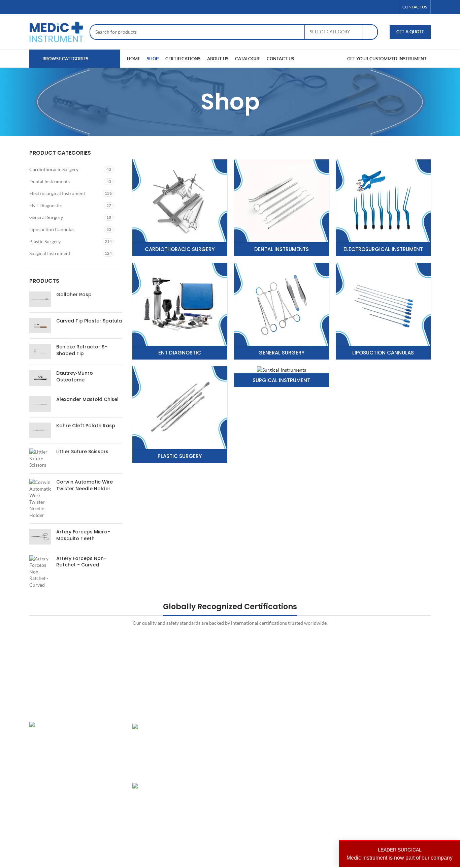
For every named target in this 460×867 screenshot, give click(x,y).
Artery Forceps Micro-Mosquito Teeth (83, 535)
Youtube (381, 785)
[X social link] (375, 7)
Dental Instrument (254, 739)
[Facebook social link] (367, 7)
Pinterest (381, 762)
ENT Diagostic (250, 750)
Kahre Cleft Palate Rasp (85, 426)
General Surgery (46, 217)
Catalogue (314, 762)
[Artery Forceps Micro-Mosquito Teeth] (40, 537)
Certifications (318, 750)
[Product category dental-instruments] (281, 207)
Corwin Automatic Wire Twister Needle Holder (84, 485)
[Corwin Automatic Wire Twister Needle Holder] (40, 499)
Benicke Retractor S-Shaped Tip (81, 350)
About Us (313, 739)
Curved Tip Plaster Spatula (89, 321)
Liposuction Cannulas (51, 229)
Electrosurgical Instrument (57, 193)
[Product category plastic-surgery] (179, 414)
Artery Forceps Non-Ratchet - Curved (81, 561)
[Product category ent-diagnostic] (179, 311)
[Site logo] (56, 31)
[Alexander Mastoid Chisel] (40, 404)
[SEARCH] (370, 32)
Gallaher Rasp (74, 294)
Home (310, 727)
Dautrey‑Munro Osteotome (74, 376)
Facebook (382, 739)
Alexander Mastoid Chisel (87, 399)
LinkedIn (381, 750)
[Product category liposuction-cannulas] (383, 311)
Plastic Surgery (45, 241)
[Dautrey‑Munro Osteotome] (40, 378)
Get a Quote (410, 31)
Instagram (382, 727)
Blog (308, 774)
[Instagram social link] (383, 7)
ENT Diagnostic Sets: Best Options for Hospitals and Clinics (202, 739)
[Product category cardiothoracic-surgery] (179, 207)
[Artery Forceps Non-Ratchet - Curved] (40, 571)
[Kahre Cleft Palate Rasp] (40, 430)
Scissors (243, 762)
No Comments (197, 829)
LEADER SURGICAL (400, 854)
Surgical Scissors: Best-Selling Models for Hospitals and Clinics (202, 799)
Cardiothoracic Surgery (53, 169)
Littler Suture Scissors (82, 451)
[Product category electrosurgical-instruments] (383, 207)
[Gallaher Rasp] (40, 299)
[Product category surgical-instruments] (281, 377)
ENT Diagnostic (45, 205)
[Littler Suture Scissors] (40, 458)
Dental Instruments (49, 181)
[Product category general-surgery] (281, 311)
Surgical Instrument (49, 253)
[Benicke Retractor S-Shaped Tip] (40, 352)
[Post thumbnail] (155, 748)
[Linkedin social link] (391, 7)
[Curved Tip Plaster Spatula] (40, 325)
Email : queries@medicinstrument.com (77, 775)
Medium (381, 774)
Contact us (315, 785)
